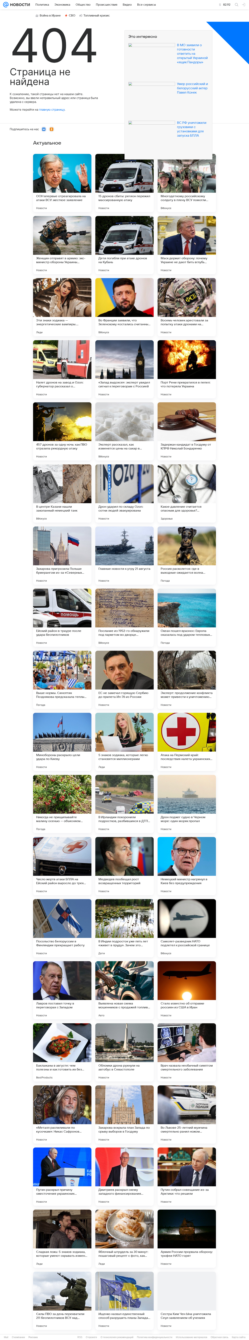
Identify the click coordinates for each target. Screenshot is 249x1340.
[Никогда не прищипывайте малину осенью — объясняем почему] (62, 804)
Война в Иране (50, 15)
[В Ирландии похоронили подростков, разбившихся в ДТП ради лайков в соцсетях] (124, 804)
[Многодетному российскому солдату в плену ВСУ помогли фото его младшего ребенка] (187, 183)
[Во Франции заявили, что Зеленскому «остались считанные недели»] (124, 307)
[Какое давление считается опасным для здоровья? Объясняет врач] (187, 493)
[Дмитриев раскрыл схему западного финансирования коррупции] (124, 1176)
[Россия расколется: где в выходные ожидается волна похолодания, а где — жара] (187, 555)
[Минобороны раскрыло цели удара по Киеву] (62, 742)
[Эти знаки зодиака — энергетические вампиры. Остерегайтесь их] (62, 307)
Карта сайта (238, 1337)
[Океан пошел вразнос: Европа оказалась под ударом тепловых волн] (187, 618)
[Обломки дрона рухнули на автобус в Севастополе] (124, 1052)
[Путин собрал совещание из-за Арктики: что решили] (187, 1176)
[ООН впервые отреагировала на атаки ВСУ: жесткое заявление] (62, 183)
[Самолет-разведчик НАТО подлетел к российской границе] (187, 928)
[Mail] (6, 4)
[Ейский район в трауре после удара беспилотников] (62, 618)
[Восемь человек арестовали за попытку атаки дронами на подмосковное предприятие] (187, 307)
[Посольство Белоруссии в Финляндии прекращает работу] (62, 928)
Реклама (33, 1337)
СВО (72, 15)
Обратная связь (219, 1337)
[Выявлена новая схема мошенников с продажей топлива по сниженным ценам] (124, 990)
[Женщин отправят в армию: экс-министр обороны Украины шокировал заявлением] (62, 245)
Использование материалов (191, 1337)
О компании (18, 1337)
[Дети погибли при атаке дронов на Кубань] (124, 245)
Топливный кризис (96, 15)
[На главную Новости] (19, 4)
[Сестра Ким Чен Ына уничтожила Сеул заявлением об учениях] (187, 1301)
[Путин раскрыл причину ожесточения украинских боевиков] (62, 1176)
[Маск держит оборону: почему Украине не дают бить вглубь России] (187, 245)
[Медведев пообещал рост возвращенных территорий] (124, 866)
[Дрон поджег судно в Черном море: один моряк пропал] (187, 804)
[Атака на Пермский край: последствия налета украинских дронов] (187, 742)
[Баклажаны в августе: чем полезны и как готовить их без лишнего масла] (62, 1052)
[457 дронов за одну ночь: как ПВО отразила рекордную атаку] (62, 431)
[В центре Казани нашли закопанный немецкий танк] (62, 493)
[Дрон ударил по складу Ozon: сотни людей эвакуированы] (124, 493)
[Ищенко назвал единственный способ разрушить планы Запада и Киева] (124, 1301)
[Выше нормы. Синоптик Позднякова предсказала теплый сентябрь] (62, 680)
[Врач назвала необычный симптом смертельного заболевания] (187, 1052)
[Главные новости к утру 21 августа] (124, 555)
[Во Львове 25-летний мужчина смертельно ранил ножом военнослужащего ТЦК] (187, 1114)
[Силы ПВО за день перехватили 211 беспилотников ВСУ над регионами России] (62, 1301)
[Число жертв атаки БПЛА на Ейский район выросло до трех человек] (62, 866)
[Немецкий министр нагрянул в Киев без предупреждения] (187, 866)
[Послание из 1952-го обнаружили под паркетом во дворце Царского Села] (124, 618)
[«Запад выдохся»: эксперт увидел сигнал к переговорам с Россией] (124, 369)
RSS (79, 1337)
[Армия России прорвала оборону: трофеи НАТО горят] (187, 1239)
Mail (6, 1337)
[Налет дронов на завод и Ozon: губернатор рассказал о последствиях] (62, 369)
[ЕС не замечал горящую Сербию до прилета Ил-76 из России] (124, 680)
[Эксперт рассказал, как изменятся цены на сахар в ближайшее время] (124, 431)
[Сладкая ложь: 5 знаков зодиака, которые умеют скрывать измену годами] (62, 1239)
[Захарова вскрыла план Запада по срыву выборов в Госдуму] (124, 1114)
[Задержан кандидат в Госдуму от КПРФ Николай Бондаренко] (187, 431)
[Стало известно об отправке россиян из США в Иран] (187, 990)
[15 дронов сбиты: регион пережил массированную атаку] (124, 183)
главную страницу (52, 109)
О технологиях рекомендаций (117, 1337)
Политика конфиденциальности (154, 1337)
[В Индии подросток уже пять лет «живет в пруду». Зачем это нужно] (124, 928)
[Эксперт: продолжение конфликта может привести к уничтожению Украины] (187, 680)
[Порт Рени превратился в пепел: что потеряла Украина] (187, 369)
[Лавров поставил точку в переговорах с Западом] (62, 990)
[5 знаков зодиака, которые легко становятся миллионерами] (124, 742)
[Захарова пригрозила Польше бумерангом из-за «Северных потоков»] (62, 555)
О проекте (91, 1337)
